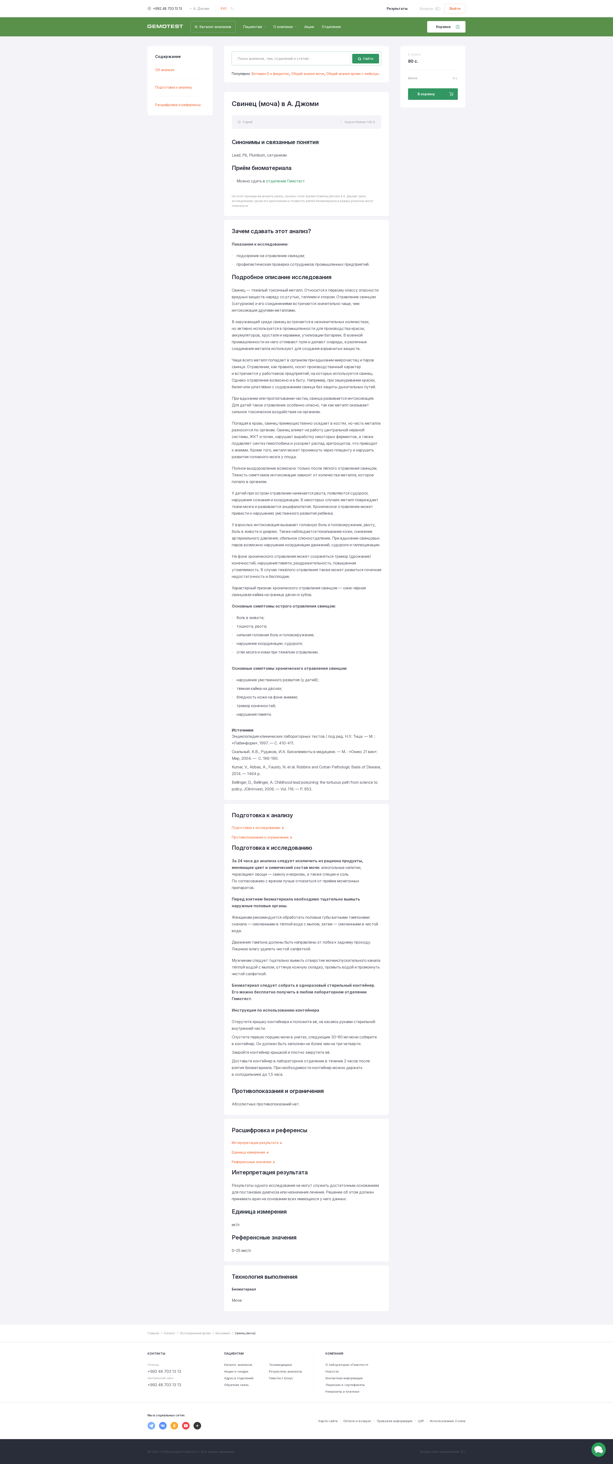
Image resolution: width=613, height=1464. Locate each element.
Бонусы (426, 8)
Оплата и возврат (357, 1421)
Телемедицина (280, 1365)
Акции (309, 27)
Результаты (397, 8)
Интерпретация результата (255, 1143)
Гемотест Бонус (281, 1378)
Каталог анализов (238, 1365)
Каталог (169, 1333)
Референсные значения (251, 1162)
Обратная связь (236, 1385)
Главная (153, 1333)
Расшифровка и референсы (178, 105)
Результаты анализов (285, 1371)
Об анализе (164, 70)
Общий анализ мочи (307, 74)
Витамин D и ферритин (270, 74)
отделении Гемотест (285, 181)
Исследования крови (195, 1333)
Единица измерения (248, 1152)
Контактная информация (344, 1378)
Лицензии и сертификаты (345, 1385)
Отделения (331, 27)
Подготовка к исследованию (256, 828)
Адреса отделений (238, 1378)
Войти (455, 8)
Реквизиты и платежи (342, 1391)
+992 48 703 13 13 (167, 8)
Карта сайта (328, 1421)
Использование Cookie (447, 1421)
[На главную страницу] (165, 27)
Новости (332, 1371)
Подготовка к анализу (173, 87)
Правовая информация (394, 1421)
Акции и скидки (236, 1371)
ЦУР (421, 1421)
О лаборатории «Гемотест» (347, 1365)
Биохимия (223, 1333)
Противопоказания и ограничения (260, 837)
